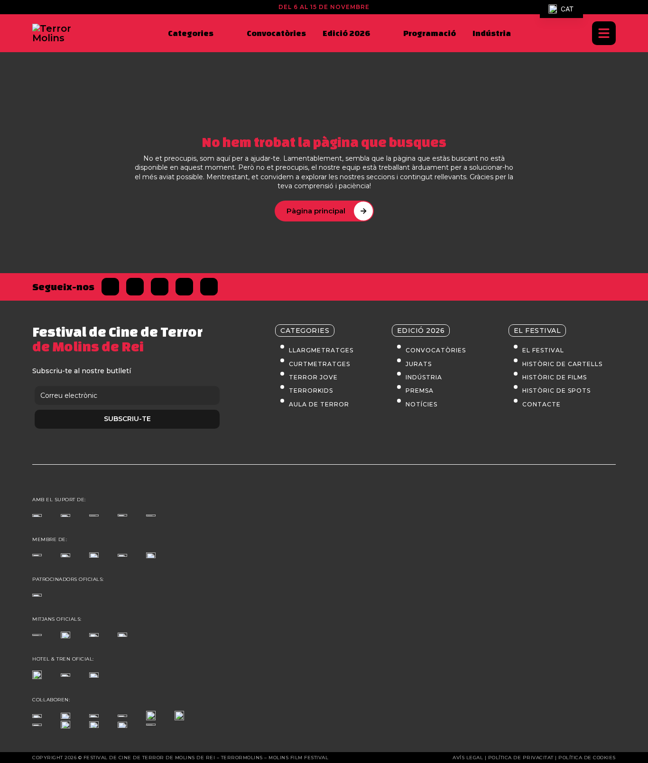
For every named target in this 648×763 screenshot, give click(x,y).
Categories (190, 32)
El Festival (543, 350)
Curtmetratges (319, 364)
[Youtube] (209, 286)
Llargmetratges (321, 350)
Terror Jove (313, 377)
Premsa (420, 390)
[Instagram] (159, 286)
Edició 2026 (346, 32)
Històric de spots (556, 390)
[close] (604, 33)
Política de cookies (587, 757)
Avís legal (468, 757)
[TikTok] (184, 286)
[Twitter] (135, 286)
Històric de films (554, 377)
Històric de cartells (562, 364)
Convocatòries (276, 32)
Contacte (541, 404)
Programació (429, 32)
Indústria (491, 32)
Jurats (419, 364)
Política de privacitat (521, 757)
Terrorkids (311, 390)
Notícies (421, 404)
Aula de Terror (319, 404)
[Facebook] (110, 286)
